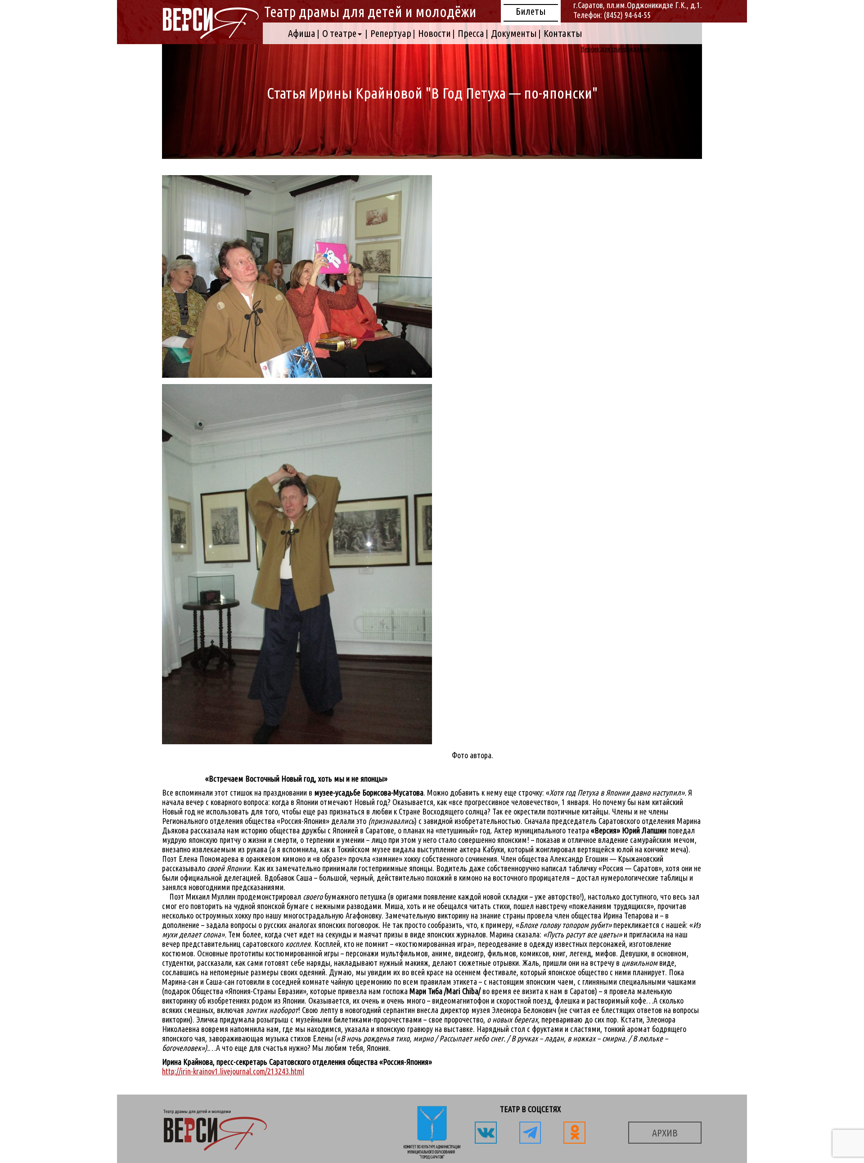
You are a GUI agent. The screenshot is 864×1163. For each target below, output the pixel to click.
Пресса (471, 33)
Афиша (301, 33)
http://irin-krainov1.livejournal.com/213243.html (233, 1071)
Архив (665, 1132)
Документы (514, 33)
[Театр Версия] (210, 35)
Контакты (563, 33)
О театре (339, 33)
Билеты (531, 11)
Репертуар (390, 33)
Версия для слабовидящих (615, 49)
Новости (434, 33)
